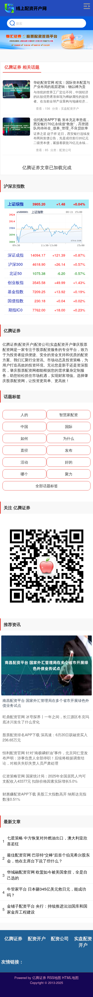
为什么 (68, 438)
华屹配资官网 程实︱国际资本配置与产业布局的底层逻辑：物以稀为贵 (61, 84)
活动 (24, 462)
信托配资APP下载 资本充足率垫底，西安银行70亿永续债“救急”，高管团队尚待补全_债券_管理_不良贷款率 (61, 123)
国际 (68, 426)
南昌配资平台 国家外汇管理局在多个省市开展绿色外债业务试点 (45, 703)
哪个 (24, 473)
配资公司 (60, 938)
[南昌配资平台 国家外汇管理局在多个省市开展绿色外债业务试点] (46, 664)
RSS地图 (54, 977)
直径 (24, 450)
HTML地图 (70, 977)
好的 (68, 462)
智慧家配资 (68, 414)
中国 (24, 426)
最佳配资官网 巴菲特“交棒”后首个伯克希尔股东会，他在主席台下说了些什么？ (48, 858)
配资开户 (37, 938)
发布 (68, 450)
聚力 (68, 473)
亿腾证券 (13, 938)
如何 (24, 438)
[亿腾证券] (26, 8)
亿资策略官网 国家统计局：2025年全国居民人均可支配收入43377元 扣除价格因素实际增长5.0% (44, 778)
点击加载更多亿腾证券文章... (46, 167)
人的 (24, 414)
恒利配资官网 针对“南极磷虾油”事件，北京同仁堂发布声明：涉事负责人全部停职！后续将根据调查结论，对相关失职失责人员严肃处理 (45, 758)
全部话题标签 (46, 485)
